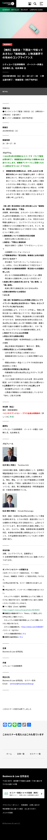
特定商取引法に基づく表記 (13, 809)
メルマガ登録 (8, 812)
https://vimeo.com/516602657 (32, 627)
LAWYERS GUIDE (36, 9)
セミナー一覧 (35, 754)
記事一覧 (20, 754)
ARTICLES (15, 9)
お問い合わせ (35, 805)
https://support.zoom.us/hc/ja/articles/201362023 (21, 610)
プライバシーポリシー (11, 805)
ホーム (9, 754)
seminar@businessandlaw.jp (22, 683)
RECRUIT (24, 9)
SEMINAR (6, 9)
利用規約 (24, 805)
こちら (23, 633)
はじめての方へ (30, 809)
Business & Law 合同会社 (16, 776)
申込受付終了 (7, 44)
